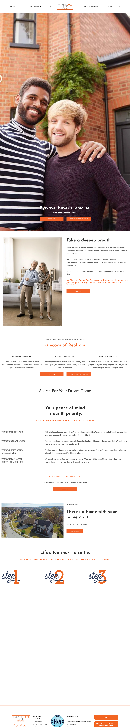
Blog (119, 6)
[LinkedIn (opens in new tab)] (21, 725)
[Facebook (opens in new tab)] (14, 725)
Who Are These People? (79, 374)
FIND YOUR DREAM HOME (79, 219)
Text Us (78, 291)
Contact (109, 6)
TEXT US (51, 219)
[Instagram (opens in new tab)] (24, 725)
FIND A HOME (74, 531)
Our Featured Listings (93, 6)
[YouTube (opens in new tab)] (17, 725)
